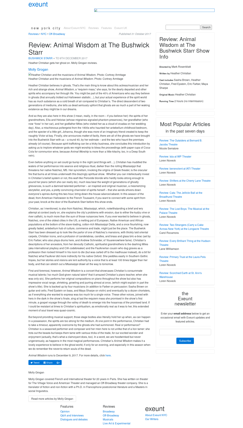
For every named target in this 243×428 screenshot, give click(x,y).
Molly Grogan (38, 69)
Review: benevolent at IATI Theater (179, 168)
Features (106, 28)
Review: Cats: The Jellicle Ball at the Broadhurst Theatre (180, 195)
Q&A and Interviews (72, 415)
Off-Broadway (57, 34)
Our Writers (151, 419)
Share (49, 362)
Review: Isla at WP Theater (175, 156)
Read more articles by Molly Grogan (52, 399)
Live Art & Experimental (116, 423)
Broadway (109, 411)
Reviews (93, 28)
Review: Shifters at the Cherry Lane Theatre (185, 180)
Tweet (36, 362)
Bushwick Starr (40, 58)
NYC (44, 34)
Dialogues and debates (74, 419)
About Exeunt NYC (75, 28)
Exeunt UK (120, 28)
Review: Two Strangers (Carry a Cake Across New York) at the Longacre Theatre (184, 227)
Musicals (108, 419)
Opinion (65, 411)
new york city (46, 27)
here (108, 355)
